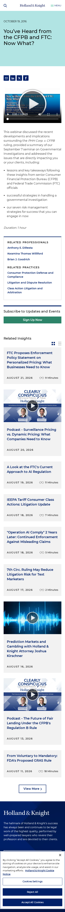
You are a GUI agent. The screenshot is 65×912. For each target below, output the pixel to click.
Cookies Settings (32, 881)
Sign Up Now (32, 320)
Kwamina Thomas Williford (25, 253)
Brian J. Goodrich (18, 259)
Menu (57, 5)
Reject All (32, 891)
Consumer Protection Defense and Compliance (30, 274)
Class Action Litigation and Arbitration (25, 290)
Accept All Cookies (32, 902)
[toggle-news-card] (53, 343)
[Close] (60, 855)
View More (31, 788)
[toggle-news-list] (59, 343)
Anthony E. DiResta (20, 247)
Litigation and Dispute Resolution (29, 282)
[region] (32, 880)
